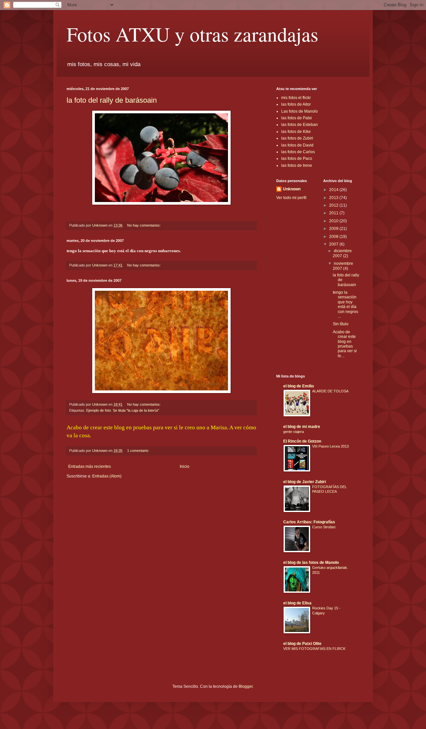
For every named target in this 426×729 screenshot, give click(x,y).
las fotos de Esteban (299, 124)
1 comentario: (138, 451)
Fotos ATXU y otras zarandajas (192, 34)
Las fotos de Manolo (299, 111)
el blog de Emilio (298, 386)
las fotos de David (297, 145)
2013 (334, 197)
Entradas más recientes (89, 466)
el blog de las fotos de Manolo (311, 562)
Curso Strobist (323, 527)
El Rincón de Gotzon (302, 441)
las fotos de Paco (296, 158)
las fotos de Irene (296, 165)
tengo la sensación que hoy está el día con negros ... (345, 304)
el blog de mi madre (301, 426)
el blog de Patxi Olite (302, 643)
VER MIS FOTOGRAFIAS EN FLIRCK (314, 649)
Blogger (246, 686)
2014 (334, 189)
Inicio (184, 466)
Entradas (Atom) (106, 476)
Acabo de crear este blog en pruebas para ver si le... (345, 344)
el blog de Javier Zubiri (304, 481)
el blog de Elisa (297, 603)
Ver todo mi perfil (291, 197)
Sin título (340, 324)
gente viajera (293, 432)
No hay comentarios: (144, 225)
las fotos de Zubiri (297, 138)
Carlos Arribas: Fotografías (309, 522)
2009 (334, 228)
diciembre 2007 (342, 253)
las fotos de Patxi (296, 118)
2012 (334, 205)
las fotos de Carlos (298, 152)
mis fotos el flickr (296, 97)
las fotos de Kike (296, 131)
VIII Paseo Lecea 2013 (330, 446)
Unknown (292, 189)
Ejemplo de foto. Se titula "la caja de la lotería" (122, 410)
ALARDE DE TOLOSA (330, 391)
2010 (334, 221)
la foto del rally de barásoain (112, 100)
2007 (334, 244)
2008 (334, 236)
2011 (334, 213)
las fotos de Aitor (296, 104)
